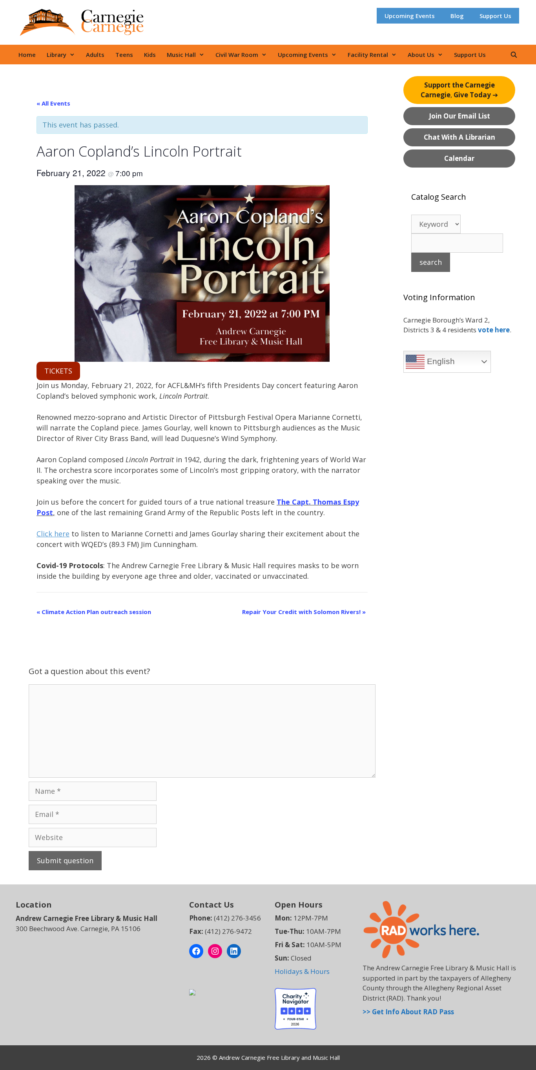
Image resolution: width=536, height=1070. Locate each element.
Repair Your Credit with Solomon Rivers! (304, 612)
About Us (421, 54)
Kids (150, 54)
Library (56, 54)
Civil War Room (236, 54)
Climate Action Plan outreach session (93, 612)
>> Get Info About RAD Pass (408, 1011)
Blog (457, 16)
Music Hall (181, 54)
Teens (124, 54)
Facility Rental (368, 54)
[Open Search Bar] (514, 54)
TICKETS (58, 371)
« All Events (53, 103)
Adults (95, 54)
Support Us (495, 16)
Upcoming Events (410, 16)
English (440, 361)
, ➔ (459, 90)
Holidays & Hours (302, 971)
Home (27, 54)
